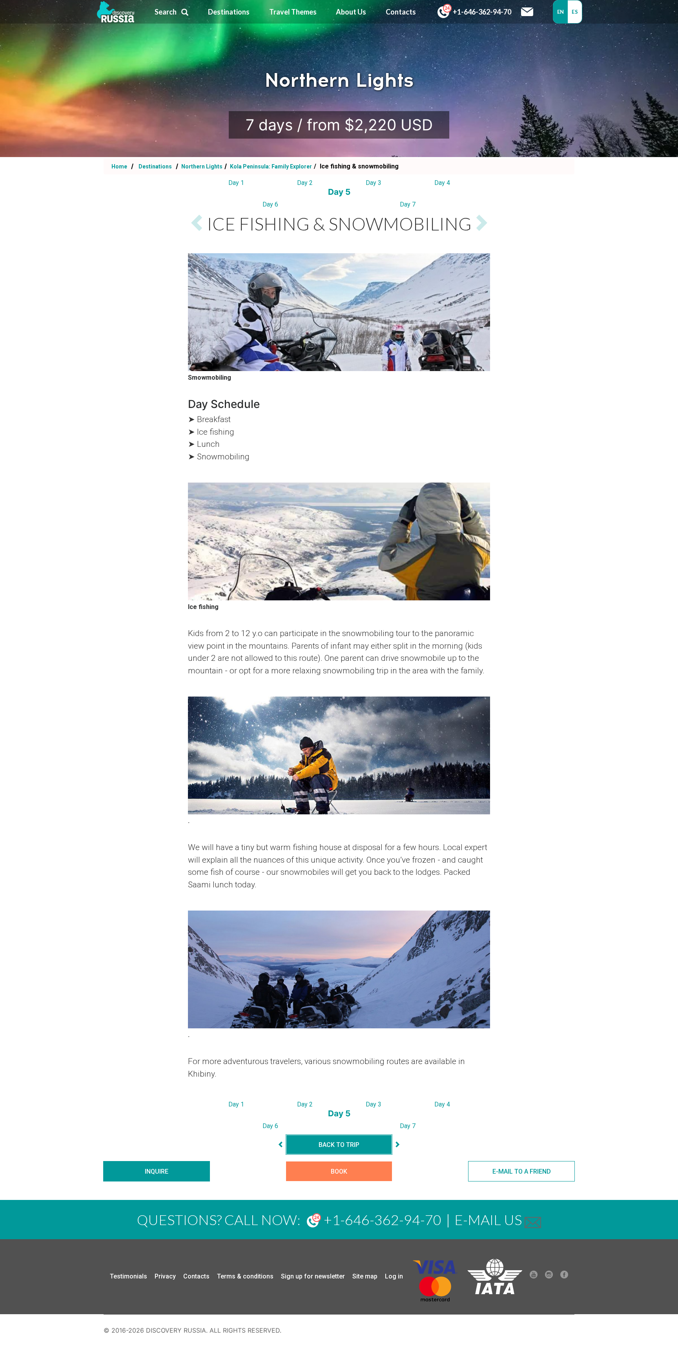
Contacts (196, 1276)
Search (166, 11)
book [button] (339, 1171)
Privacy (165, 1276)
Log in (394, 1276)
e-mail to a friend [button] (521, 1171)
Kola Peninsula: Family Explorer (270, 166)
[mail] (533, 1219)
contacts (401, 11)
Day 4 (442, 183)
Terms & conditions (245, 1276)
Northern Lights (201, 166)
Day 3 (373, 183)
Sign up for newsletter (313, 1276)
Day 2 (305, 183)
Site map (364, 1276)
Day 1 (236, 183)
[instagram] (549, 1276)
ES (575, 12)
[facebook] (564, 1276)
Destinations (154, 166)
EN (560, 12)
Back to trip (339, 1144)
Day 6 (270, 204)
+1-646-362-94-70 (481, 11)
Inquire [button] (156, 1171)
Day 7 (408, 204)
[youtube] (534, 1276)
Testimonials (128, 1276)
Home (119, 166)
